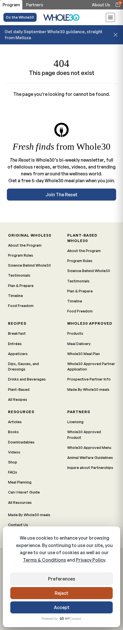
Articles (15, 421)
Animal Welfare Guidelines (90, 457)
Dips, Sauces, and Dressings (23, 366)
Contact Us (18, 524)
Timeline (15, 295)
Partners (78, 411)
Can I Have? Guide (24, 492)
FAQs (12, 472)
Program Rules (20, 255)
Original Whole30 (29, 235)
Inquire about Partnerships (90, 467)
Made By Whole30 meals (88, 389)
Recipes (17, 323)
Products (75, 333)
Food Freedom (20, 305)
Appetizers (18, 353)
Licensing (75, 421)
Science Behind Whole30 (29, 265)
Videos (14, 452)
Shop (12, 462)
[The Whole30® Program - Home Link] (61, 17)
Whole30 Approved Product (84, 434)
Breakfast (17, 333)
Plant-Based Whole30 (82, 238)
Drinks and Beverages (27, 379)
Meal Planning (19, 482)
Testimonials (19, 275)
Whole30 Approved (89, 323)
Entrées (15, 343)
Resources (21, 411)
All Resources (20, 502)
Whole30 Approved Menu (89, 447)
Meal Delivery (79, 343)
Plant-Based (18, 389)
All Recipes (17, 399)
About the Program (24, 245)
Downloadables (21, 442)
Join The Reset (61, 194)
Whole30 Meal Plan (83, 353)
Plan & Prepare (20, 285)
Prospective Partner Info (89, 379)
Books (13, 431)
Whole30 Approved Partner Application (91, 366)
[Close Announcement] (115, 34)
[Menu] (110, 18)
